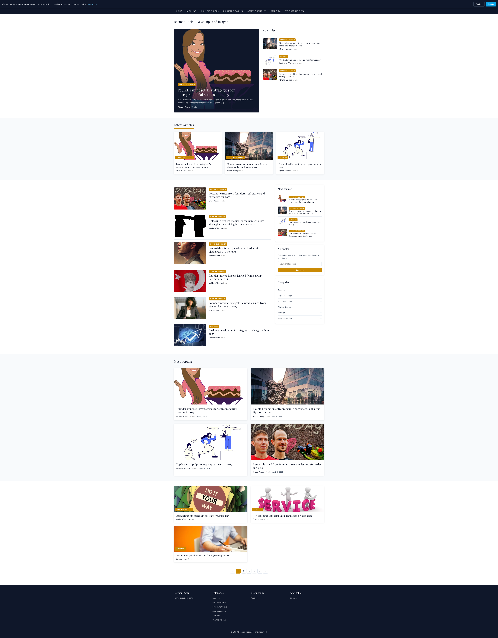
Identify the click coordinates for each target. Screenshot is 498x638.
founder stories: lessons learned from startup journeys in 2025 (235, 277)
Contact (254, 598)
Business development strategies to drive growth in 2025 (239, 331)
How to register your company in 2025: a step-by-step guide (282, 515)
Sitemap (293, 598)
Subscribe (300, 270)
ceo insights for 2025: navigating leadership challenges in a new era (234, 249)
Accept (491, 4)
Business (191, 11)
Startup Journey (256, 11)
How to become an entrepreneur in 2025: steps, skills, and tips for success (300, 44)
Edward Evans (184, 107)
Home (179, 11)
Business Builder (210, 11)
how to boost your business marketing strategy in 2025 (203, 555)
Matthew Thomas (287, 63)
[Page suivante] (265, 571)
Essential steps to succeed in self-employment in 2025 (202, 515)
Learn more (92, 4)
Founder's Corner (233, 11)
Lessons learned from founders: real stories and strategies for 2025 (237, 195)
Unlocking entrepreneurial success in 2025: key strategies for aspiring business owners (236, 222)
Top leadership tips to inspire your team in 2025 (300, 60)
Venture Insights (294, 11)
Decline (479, 4)
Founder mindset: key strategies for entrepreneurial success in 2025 (206, 92)
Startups (276, 11)
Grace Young (285, 49)
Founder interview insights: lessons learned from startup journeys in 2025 (237, 304)
